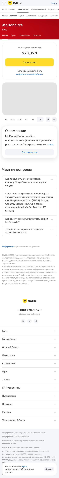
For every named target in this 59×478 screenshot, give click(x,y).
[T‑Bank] (15, 3)
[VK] (23, 321)
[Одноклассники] (29, 321)
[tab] (5, 35)
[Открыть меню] (4, 3)
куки (24, 466)
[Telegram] (36, 321)
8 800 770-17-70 (30, 310)
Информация (8, 246)
